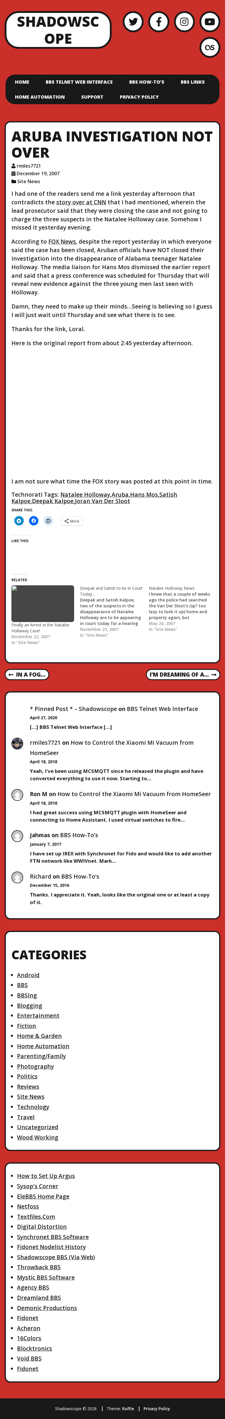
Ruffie (128, 1408)
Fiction (26, 1026)
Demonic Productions (47, 1308)
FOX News (62, 241)
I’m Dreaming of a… (179, 674)
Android (28, 975)
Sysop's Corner (37, 1186)
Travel (26, 1117)
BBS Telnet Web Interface (79, 82)
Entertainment (38, 1015)
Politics (27, 1076)
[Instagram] (184, 21)
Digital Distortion (42, 1227)
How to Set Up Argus (46, 1176)
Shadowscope (58, 30)
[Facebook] (158, 21)
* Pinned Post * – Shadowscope (73, 709)
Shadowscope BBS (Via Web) (56, 1257)
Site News (28, 181)
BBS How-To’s (146, 82)
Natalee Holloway (85, 494)
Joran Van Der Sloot (102, 501)
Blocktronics (34, 1348)
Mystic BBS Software (46, 1277)
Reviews (28, 1087)
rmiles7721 (29, 166)
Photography (35, 1066)
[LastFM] (210, 47)
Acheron (28, 1328)
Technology (33, 1107)
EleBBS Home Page (43, 1196)
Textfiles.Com (36, 1217)
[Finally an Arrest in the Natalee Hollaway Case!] (42, 603)
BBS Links (193, 82)
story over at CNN (81, 202)
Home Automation (40, 97)
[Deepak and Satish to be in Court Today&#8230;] (114, 611)
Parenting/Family (41, 1056)
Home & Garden (39, 1036)
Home (22, 82)
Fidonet (27, 1318)
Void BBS (29, 1358)
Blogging (29, 1006)
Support (92, 97)
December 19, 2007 (38, 173)
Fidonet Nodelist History (51, 1247)
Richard (40, 876)
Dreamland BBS (39, 1298)
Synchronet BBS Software (53, 1237)
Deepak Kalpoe (53, 501)
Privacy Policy (139, 97)
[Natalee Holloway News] (183, 608)
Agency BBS (33, 1287)
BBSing (27, 995)
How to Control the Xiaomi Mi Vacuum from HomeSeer (134, 794)
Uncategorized (37, 1127)
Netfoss (28, 1206)
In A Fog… (27, 674)
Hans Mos (144, 494)
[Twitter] (133, 21)
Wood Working (37, 1137)
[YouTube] (210, 21)
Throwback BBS (39, 1267)
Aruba (120, 494)
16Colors (29, 1338)
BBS (22, 985)
